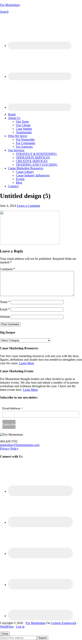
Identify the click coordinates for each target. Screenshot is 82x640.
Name (5, 302)
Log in (20, 626)
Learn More (26, 363)
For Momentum (10, 5)
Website (5, 316)
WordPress (7, 626)
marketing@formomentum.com (19, 445)
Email (5, 309)
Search (4, 11)
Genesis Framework (63, 623)
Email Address (12, 408)
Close (5, 633)
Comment (7, 269)
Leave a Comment (28, 205)
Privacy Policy (9, 448)
